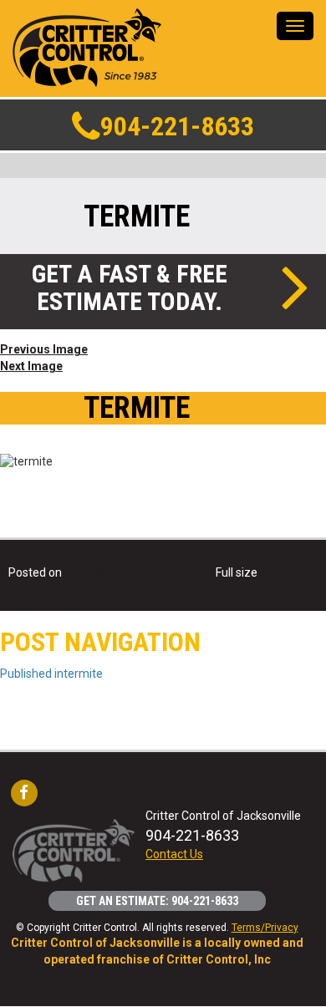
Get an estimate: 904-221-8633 (157, 901)
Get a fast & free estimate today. (129, 287)
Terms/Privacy (265, 927)
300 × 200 (285, 572)
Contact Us (174, 854)
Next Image (31, 366)
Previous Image (44, 349)
